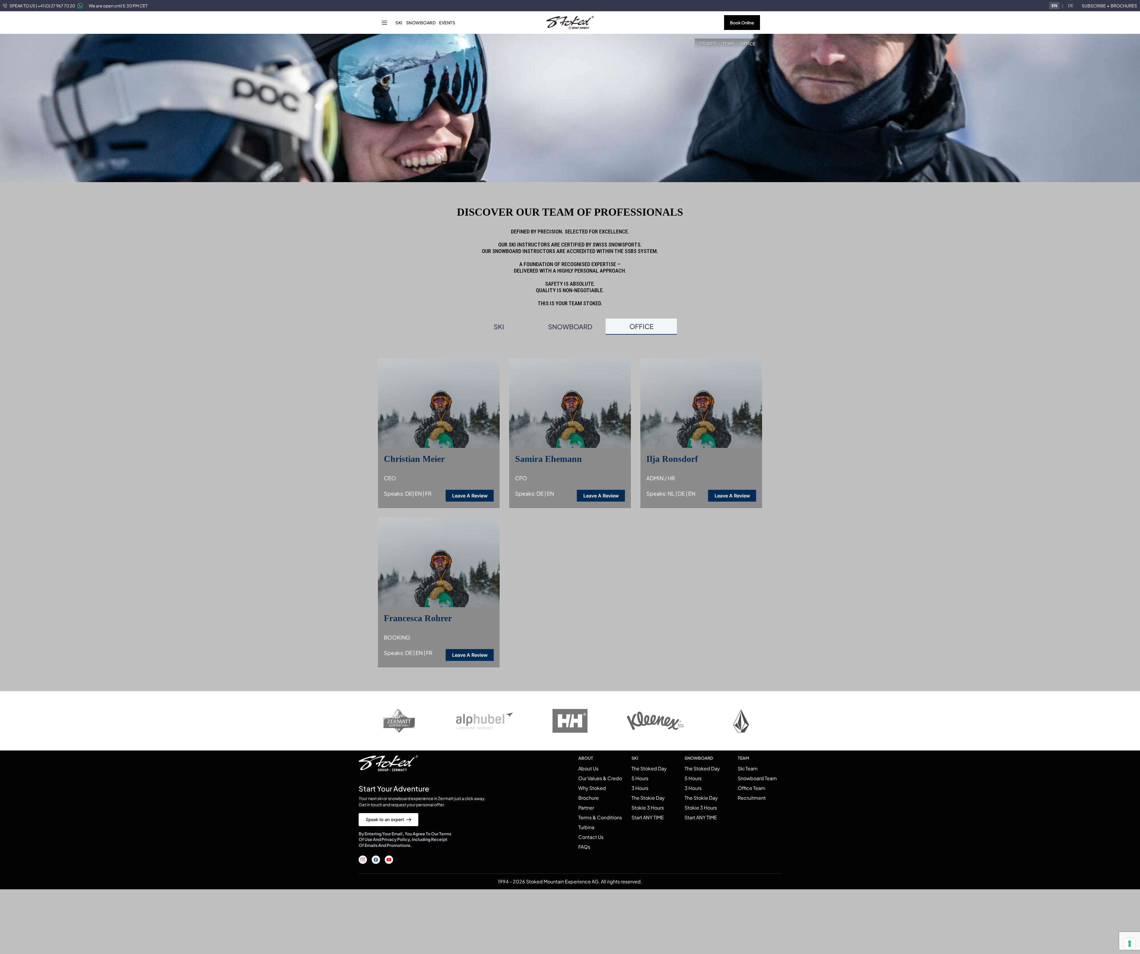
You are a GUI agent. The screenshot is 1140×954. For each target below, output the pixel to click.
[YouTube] (389, 860)
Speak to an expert (385, 819)
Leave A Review (469, 496)
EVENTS (447, 22)
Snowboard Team (757, 778)
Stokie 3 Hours (647, 807)
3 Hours (639, 788)
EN (1054, 5)
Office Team (751, 788)
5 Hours (639, 778)
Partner (586, 807)
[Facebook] (376, 860)
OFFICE (641, 326)
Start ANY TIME (647, 817)
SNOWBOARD (421, 22)
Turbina (586, 827)
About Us (588, 768)
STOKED (707, 43)
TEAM (728, 43)
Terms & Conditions (600, 817)
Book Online (742, 22)
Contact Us (591, 837)
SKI (399, 22)
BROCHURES (1124, 5)
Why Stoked (592, 788)
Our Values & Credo (600, 778)
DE (1071, 5)
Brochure (588, 798)
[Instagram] (363, 860)
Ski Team (748, 768)
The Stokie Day (648, 798)
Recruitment (752, 798)
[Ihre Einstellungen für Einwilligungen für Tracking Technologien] (1129, 943)
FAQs (584, 847)
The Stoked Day (649, 768)
